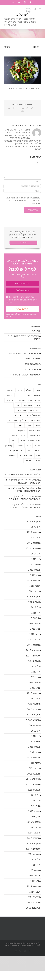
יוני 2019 (35, 559)
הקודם (36, 46)
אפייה (20, 390)
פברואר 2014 (33, 886)
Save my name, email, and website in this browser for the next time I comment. (23, 200)
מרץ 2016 (35, 752)
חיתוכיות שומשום (32, 358)
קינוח (29, 450)
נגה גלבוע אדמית (33, 88)
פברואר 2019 (33, 580)
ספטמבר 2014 (33, 848)
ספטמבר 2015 (33, 784)
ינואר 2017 (34, 698)
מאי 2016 (35, 741)
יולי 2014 (35, 859)
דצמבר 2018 (34, 591)
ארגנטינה (10, 390)
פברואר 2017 (33, 693)
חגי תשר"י (20, 400)
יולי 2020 (35, 526)
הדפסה (7, 46)
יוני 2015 (35, 800)
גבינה (37, 400)
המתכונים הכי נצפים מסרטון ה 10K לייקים (23, 337)
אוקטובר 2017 (33, 650)
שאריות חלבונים (25, 455)
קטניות (37, 450)
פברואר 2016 (33, 757)
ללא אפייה (18, 415)
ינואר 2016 (34, 763)
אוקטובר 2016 (33, 714)
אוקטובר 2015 (33, 779)
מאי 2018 (35, 618)
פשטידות (19, 445)
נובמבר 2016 (33, 709)
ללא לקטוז (12, 420)
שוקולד (37, 460)
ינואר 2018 (34, 634)
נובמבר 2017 (33, 645)
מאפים (29, 425)
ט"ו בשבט (28, 405)
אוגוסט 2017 (34, 661)
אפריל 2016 (34, 746)
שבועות (12, 455)
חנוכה (37, 405)
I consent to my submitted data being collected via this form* (21, 299)
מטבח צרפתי (34, 430)
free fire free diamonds (29, 488)
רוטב (38, 455)
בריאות (10, 395)
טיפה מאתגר (34, 410)
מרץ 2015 (35, 816)
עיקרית (13, 440)
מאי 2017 (35, 677)
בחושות (36, 395)
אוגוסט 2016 (34, 725)
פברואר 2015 (33, 822)
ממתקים (21, 430)
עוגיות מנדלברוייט (31, 369)
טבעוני (17, 405)
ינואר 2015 (34, 827)
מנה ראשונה (35, 435)
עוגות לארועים (34, 440)
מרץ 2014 (35, 881)
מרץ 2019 (35, 575)
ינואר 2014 (34, 891)
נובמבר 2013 (33, 902)
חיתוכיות (9, 400)
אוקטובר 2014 (33, 843)
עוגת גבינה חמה (32, 364)
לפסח (37, 425)
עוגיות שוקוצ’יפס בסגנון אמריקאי (24, 353)
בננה (28, 395)
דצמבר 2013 (34, 897)
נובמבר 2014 (33, 838)
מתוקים (23, 435)
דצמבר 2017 (34, 639)
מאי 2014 (35, 870)
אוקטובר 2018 (33, 596)
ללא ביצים (35, 420)
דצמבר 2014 (34, 832)
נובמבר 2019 (33, 543)
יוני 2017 (35, 671)
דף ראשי (36, 330)
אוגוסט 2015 (34, 789)
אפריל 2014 (34, 875)
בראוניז (20, 395)
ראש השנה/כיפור (16, 450)
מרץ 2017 (35, 687)
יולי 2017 (35, 666)
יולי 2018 (35, 607)
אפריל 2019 (34, 569)
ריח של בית (23, 237)
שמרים (28, 460)
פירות (28, 445)
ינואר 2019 (34, 585)
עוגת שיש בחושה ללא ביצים (23, 481)
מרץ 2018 (35, 628)
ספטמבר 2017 (33, 655)
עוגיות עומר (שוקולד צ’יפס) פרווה (24, 374)
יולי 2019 (35, 553)
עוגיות (22, 440)
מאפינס (19, 425)
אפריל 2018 (34, 623)
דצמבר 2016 (34, 703)
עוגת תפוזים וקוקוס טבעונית (18, 474)
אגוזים (37, 390)
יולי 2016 (35, 730)
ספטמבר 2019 (33, 548)
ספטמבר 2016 (33, 720)
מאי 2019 (35, 564)
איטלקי (28, 390)
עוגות (14, 435)
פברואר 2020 (33, 532)
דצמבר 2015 (34, 768)
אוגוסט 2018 (34, 602)
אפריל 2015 (34, 811)
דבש (30, 400)
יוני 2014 (35, 864)
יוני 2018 (35, 612)
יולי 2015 (35, 795)
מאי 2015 (35, 805)
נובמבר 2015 (33, 773)
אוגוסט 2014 (34, 854)
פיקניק (37, 445)
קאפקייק (8, 445)
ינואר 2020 (34, 537)
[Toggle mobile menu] (40, 9)
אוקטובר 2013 (33, 907)
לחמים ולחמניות (33, 415)
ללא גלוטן (24, 420)
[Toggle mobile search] (35, 9)
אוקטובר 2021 (33, 521)
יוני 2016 (35, 736)
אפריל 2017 (34, 682)
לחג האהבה (21, 410)
